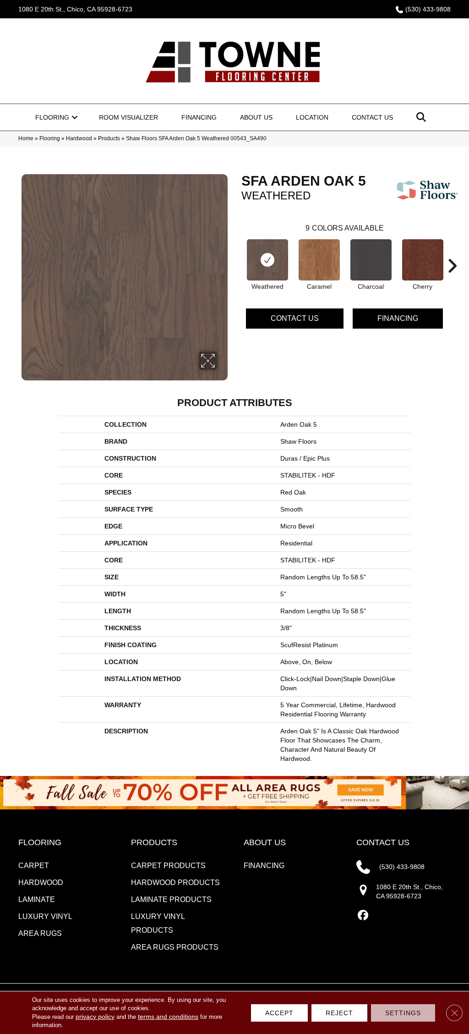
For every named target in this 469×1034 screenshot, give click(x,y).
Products (109, 138)
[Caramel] (319, 260)
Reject (339, 1013)
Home (25, 138)
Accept (279, 1013)
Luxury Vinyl (45, 916)
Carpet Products (168, 865)
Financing (199, 117)
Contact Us (372, 117)
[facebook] (363, 915)
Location (312, 117)
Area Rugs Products (174, 947)
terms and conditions (168, 1016)
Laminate (36, 899)
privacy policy (95, 1016)
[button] (74, 117)
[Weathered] (267, 260)
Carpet (33, 865)
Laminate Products (171, 899)
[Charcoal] (371, 260)
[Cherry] (423, 260)
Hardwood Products (175, 882)
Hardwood (79, 138)
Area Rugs (40, 933)
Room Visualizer (128, 117)
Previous (237, 252)
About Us (256, 117)
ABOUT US (265, 842)
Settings (403, 1013)
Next (452, 252)
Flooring (52, 117)
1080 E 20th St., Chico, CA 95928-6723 (75, 9)
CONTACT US (382, 842)
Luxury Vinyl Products (158, 923)
